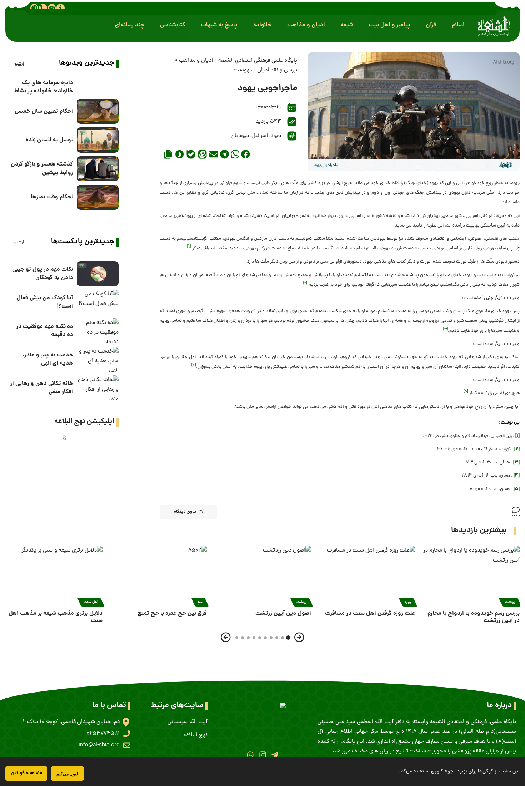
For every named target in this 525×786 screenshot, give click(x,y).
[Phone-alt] (43, 8)
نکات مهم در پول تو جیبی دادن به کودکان (42, 273)
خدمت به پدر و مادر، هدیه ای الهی (47, 359)
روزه (408, 602)
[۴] (517, 476)
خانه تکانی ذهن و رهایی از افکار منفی (41, 387)
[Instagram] (262, 755)
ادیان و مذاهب (196, 60)
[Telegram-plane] (275, 755)
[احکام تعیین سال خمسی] (98, 111)
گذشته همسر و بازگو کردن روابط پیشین (42, 168)
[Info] (60, 8)
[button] (458, 25)
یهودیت (243, 70)
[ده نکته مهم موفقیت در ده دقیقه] (98, 330)
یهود (275, 136)
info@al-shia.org (99, 745)
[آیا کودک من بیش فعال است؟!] (98, 302)
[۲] (517, 449)
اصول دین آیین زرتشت (283, 613)
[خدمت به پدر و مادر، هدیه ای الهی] (98, 359)
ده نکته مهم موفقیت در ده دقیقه (44, 330)
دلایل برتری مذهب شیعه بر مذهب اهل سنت (55, 617)
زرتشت (510, 602)
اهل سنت (91, 602)
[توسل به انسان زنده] (98, 139)
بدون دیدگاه (185, 511)
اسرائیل (259, 136)
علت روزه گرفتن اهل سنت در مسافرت (370, 613)
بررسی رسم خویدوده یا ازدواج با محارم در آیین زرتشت (474, 617)
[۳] (516, 462)
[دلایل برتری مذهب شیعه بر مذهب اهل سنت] (53, 575)
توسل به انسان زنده (49, 140)
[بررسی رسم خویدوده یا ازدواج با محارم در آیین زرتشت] (471, 575)
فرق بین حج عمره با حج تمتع (172, 613)
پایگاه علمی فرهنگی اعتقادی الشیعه (257, 60)
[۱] (517, 436)
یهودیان (240, 136)
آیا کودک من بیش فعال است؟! (44, 302)
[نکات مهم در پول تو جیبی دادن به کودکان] (98, 273)
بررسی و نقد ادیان (277, 70)
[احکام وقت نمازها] (98, 197)
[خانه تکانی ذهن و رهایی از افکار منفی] (98, 387)
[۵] (517, 489)
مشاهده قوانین (26, 773)
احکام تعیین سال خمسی (44, 111)
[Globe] (34, 8)
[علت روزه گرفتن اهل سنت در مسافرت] (366, 575)
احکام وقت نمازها (52, 197)
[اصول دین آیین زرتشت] (262, 575)
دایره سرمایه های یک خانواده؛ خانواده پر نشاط (43, 87)
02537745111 (103, 733)
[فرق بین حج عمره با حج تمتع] (158, 575)
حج (200, 602)
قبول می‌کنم (67, 773)
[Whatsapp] (250, 755)
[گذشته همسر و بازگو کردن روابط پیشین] (98, 168)
